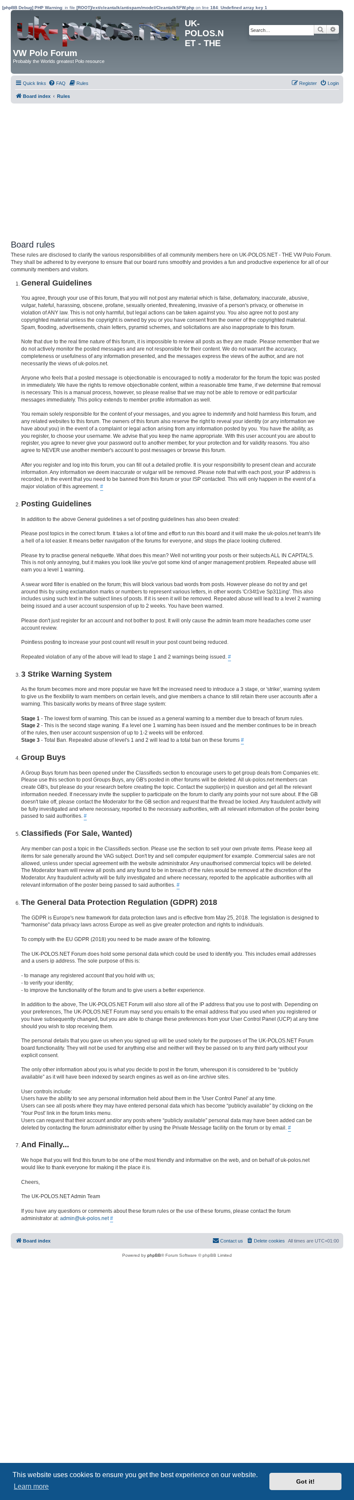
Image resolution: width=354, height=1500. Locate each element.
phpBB (154, 1255)
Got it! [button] (305, 1481)
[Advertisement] (177, 168)
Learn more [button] (31, 1486)
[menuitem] (57, 83)
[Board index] (99, 29)
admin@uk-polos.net (84, 1218)
